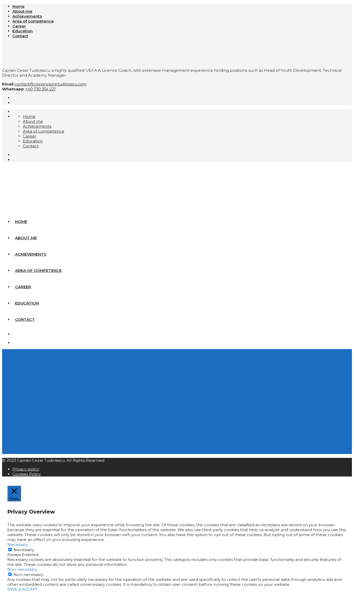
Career (19, 26)
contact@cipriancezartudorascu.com (51, 84)
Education (22, 30)
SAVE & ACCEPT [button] (22, 589)
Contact (20, 35)
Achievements (27, 16)
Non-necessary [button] (22, 569)
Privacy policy (25, 469)
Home (18, 6)
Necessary (23, 549)
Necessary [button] (17, 544)
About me (22, 11)
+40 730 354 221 (40, 88)
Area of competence (33, 21)
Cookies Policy (26, 474)
